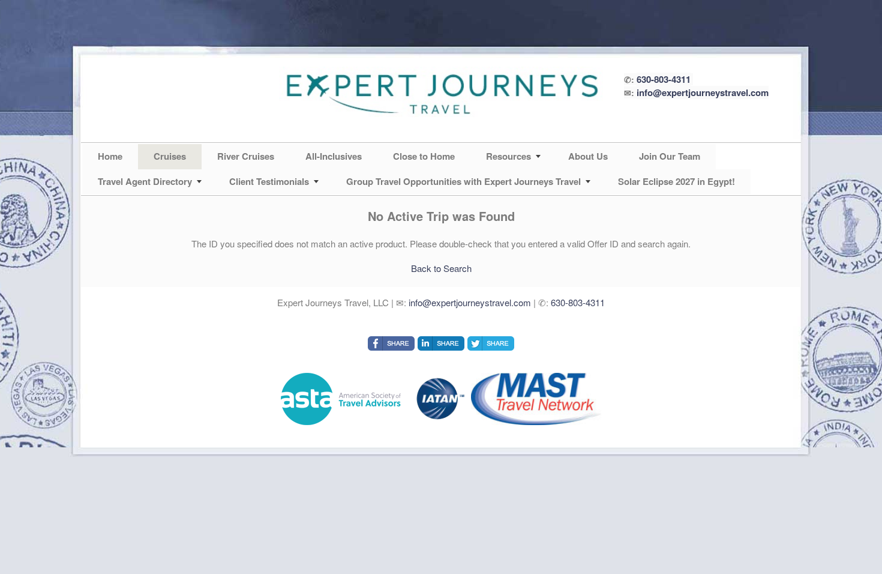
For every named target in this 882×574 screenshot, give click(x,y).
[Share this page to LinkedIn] (441, 343)
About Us (588, 156)
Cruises (170, 156)
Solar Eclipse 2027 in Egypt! (676, 181)
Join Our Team (669, 156)
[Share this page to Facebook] (391, 343)
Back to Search (441, 268)
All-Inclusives (333, 156)
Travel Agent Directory (145, 181)
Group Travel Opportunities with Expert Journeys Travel (463, 181)
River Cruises (245, 156)
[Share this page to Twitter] (490, 343)
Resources (508, 156)
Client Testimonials (269, 181)
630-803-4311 (664, 79)
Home (110, 156)
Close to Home (424, 156)
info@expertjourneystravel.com (703, 92)
